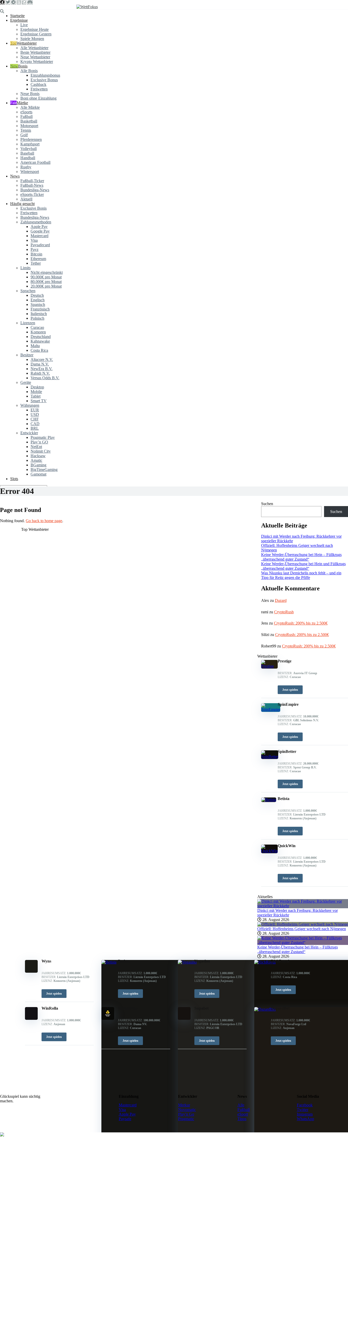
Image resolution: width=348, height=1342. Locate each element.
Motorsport (29, 126)
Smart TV (39, 401)
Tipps (241, 1119)
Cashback (38, 84)
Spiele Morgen (32, 38)
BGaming (38, 465)
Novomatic (187, 1109)
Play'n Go (186, 1114)
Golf (24, 135)
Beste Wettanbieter (35, 52)
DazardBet (280, 1008)
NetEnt (36, 446)
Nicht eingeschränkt (47, 272)
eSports (26, 112)
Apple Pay (39, 226)
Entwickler (29, 433)
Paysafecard (40, 245)
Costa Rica (39, 350)
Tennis (25, 130)
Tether (36, 263)
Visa (34, 240)
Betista (124, 961)
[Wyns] (31, 971)
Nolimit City (41, 451)
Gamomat (38, 474)
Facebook (305, 1105)
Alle (240, 1105)
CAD (35, 424)
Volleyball (28, 148)
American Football (35, 162)
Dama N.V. (40, 364)
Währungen (29, 405)
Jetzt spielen (54, 993)
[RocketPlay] (107, 1018)
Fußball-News (31, 185)
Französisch (40, 309)
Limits (25, 268)
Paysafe (125, 1119)
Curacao (37, 327)
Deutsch (37, 295)
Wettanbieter (27, 43)
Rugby (25, 167)
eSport (242, 1114)
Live (24, 25)
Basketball (28, 121)
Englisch (38, 300)
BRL (35, 428)
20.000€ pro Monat (46, 286)
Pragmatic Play (43, 437)
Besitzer (26, 355)
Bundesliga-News (34, 190)
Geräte (25, 382)
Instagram (305, 1114)
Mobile (36, 391)
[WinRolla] (31, 1018)
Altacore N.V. (42, 359)
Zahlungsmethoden (35, 222)
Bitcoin (36, 254)
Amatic (36, 460)
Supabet (201, 1008)
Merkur (184, 1105)
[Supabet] (184, 1018)
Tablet (36, 396)
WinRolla (50, 1008)
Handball (27, 158)
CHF (35, 419)
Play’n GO (39, 442)
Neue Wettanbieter (35, 57)
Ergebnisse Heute (34, 29)
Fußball (26, 116)
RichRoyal (280, 961)
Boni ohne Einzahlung (38, 98)
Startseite (17, 15)
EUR (35, 410)
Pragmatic (186, 1119)
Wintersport (29, 171)
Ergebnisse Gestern (35, 34)
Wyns (46, 961)
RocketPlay (128, 1008)
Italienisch (39, 313)
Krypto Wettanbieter (36, 61)
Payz (34, 249)
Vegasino (202, 961)
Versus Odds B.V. (45, 378)
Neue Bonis (29, 93)
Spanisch (38, 304)
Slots (14, 479)
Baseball (27, 153)
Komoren (38, 332)
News (15, 176)
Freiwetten (39, 89)
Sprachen (27, 291)
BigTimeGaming (44, 469)
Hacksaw (38, 456)
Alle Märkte (30, 107)
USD (35, 414)
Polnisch (37, 318)
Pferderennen (31, 139)
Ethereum (38, 258)
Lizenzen (27, 323)
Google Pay (40, 231)
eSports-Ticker (32, 194)
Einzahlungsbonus (45, 75)
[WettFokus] (87, 7)
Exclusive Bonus (44, 80)
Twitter (302, 1109)
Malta (35, 346)
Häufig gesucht (22, 203)
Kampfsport (29, 144)
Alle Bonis (29, 71)
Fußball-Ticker (32, 181)
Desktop (37, 387)
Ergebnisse (19, 20)
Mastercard (39, 236)
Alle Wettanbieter (34, 48)
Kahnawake (40, 341)
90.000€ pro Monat (46, 277)
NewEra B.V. (41, 369)
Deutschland (41, 336)
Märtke (22, 103)
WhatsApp (305, 1119)
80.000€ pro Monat (46, 281)
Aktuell (26, 199)
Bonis (23, 66)
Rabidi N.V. (40, 373)
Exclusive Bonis (33, 208)
